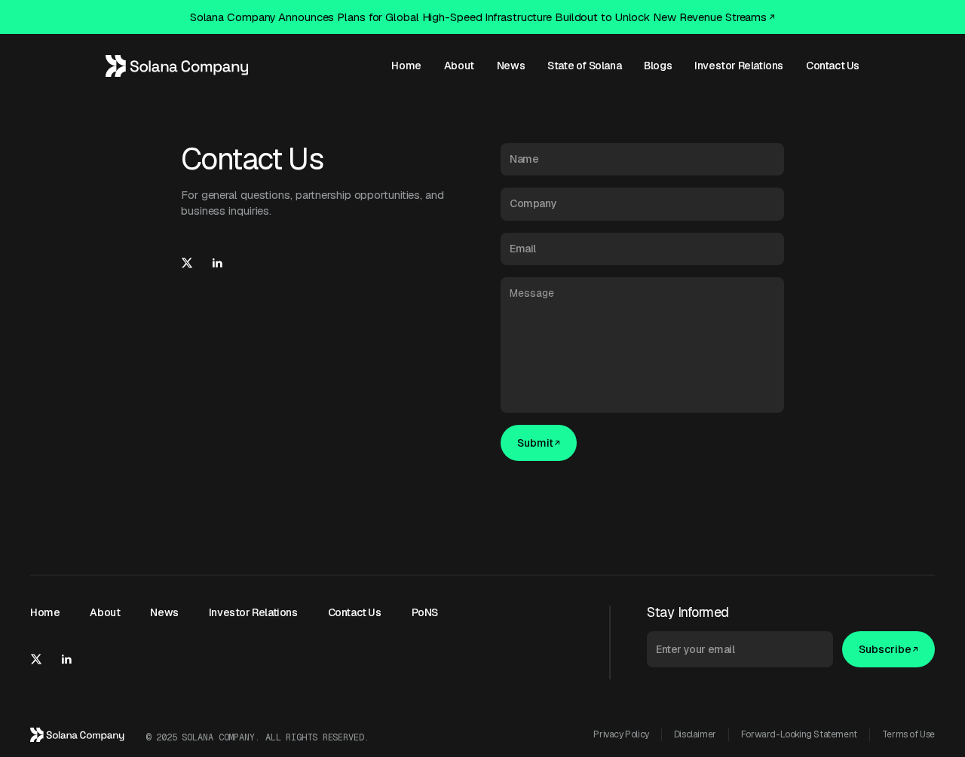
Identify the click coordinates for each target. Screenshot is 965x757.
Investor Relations (738, 65)
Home (406, 65)
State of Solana (584, 65)
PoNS (425, 612)
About (459, 65)
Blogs (658, 65)
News (511, 65)
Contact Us (832, 65)
